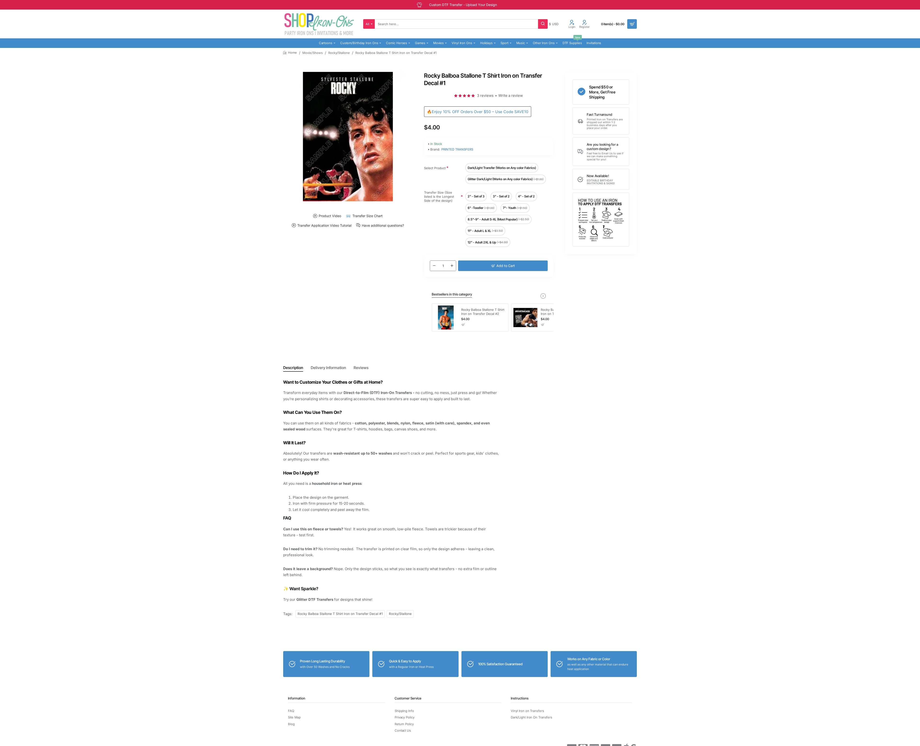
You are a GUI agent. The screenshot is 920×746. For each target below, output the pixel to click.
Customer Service (408, 698)
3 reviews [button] (485, 95)
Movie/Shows (312, 53)
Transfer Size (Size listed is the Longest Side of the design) (439, 197)
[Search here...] (543, 24)
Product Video (330, 216)
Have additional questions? (383, 225)
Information (296, 698)
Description (293, 367)
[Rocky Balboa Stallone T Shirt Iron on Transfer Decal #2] (446, 318)
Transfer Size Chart (367, 216)
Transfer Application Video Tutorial (324, 225)
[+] (452, 266)
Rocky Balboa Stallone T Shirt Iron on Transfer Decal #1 (340, 614)
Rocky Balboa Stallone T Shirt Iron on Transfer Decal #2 (482, 312)
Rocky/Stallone (339, 53)
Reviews (361, 367)
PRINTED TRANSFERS (457, 149)
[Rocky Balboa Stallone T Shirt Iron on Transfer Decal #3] (525, 318)
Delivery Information (328, 367)
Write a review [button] (510, 95)
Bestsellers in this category (452, 294)
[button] (503, 265)
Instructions (520, 698)
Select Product (435, 168)
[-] (434, 266)
